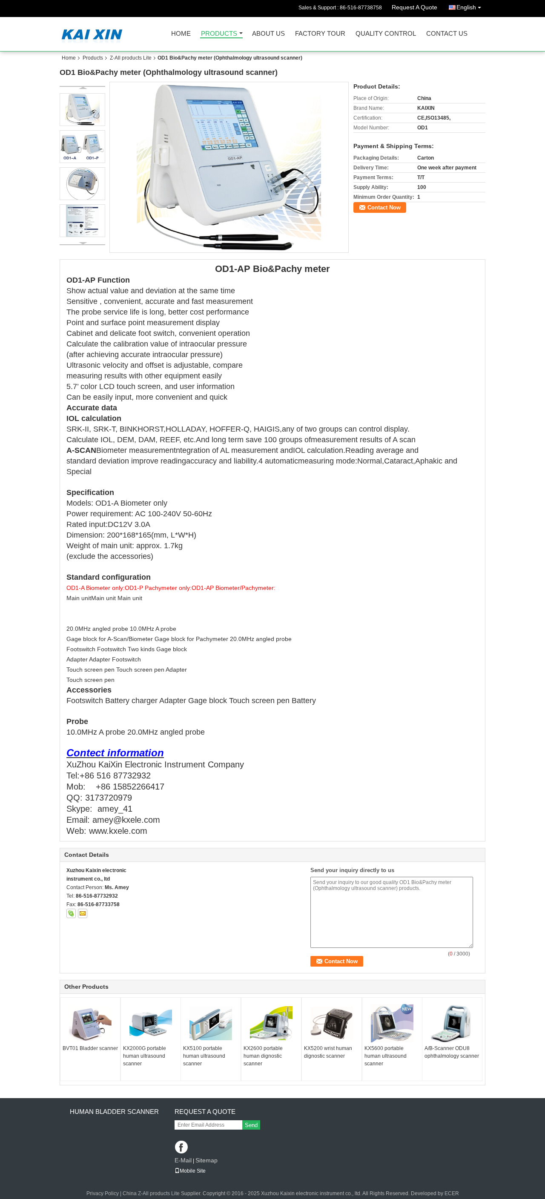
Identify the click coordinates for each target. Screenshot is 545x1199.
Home (181, 34)
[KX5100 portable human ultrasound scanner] (211, 1023)
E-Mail (183, 1160)
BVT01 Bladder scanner (90, 1048)
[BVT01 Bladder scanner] (90, 1023)
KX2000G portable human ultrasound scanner (144, 1056)
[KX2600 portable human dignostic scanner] (271, 1023)
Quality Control (386, 34)
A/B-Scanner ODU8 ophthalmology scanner (452, 1052)
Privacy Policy (102, 1193)
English (466, 7)
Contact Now (384, 207)
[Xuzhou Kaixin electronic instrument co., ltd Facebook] (182, 1147)
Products (219, 34)
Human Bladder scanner (114, 1111)
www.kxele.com (118, 831)
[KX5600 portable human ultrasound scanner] (392, 1023)
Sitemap (206, 1160)
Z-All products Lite (131, 58)
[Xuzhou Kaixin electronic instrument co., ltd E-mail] (82, 913)
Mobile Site (193, 1171)
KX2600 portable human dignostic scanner (263, 1056)
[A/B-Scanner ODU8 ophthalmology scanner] (452, 1023)
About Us (268, 34)
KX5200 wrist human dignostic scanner (328, 1052)
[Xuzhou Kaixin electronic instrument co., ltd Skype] (71, 913)
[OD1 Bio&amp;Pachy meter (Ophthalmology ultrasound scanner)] (229, 167)
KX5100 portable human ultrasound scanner (204, 1056)
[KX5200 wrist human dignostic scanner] (331, 1023)
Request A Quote (414, 7)
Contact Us (447, 34)
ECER (452, 1193)
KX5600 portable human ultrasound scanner (385, 1056)
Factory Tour (320, 34)
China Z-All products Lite (151, 1193)
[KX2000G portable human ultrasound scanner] (151, 1023)
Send (251, 1125)
